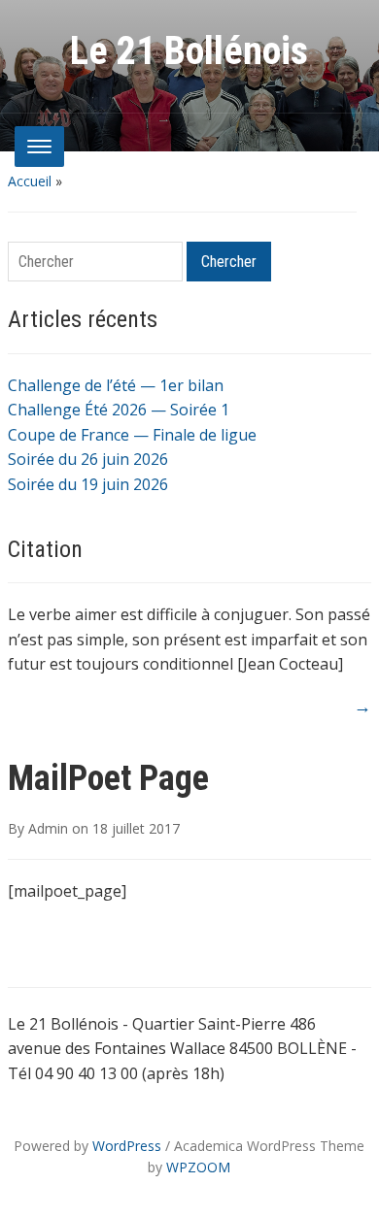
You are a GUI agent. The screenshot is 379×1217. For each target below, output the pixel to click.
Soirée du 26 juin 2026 (88, 459)
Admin (48, 828)
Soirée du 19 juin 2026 (88, 484)
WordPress (126, 1145)
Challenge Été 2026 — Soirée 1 (118, 409)
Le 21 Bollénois (189, 51)
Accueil (30, 181)
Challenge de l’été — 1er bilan (116, 385)
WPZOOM (198, 1167)
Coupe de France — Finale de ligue (132, 434)
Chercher (229, 261)
